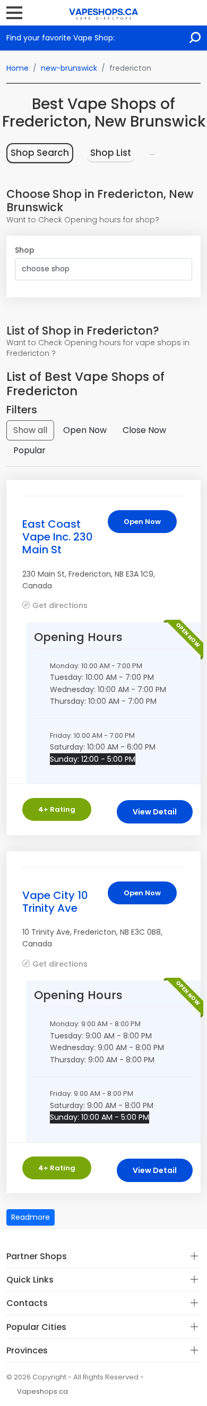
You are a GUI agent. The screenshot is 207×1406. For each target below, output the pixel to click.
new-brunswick (69, 68)
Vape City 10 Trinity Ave (55, 902)
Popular (29, 450)
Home (17, 68)
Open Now (85, 430)
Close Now (144, 430)
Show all (30, 430)
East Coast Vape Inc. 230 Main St (57, 537)
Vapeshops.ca (42, 1391)
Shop (24, 250)
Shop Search (40, 152)
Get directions (60, 605)
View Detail (155, 811)
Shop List (110, 152)
